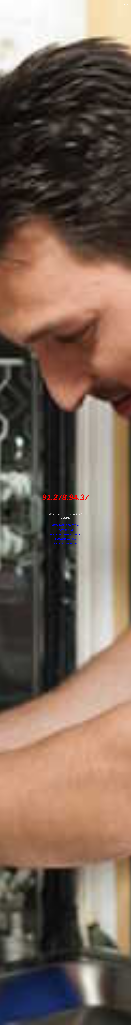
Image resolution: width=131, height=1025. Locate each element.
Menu (127, 4)
